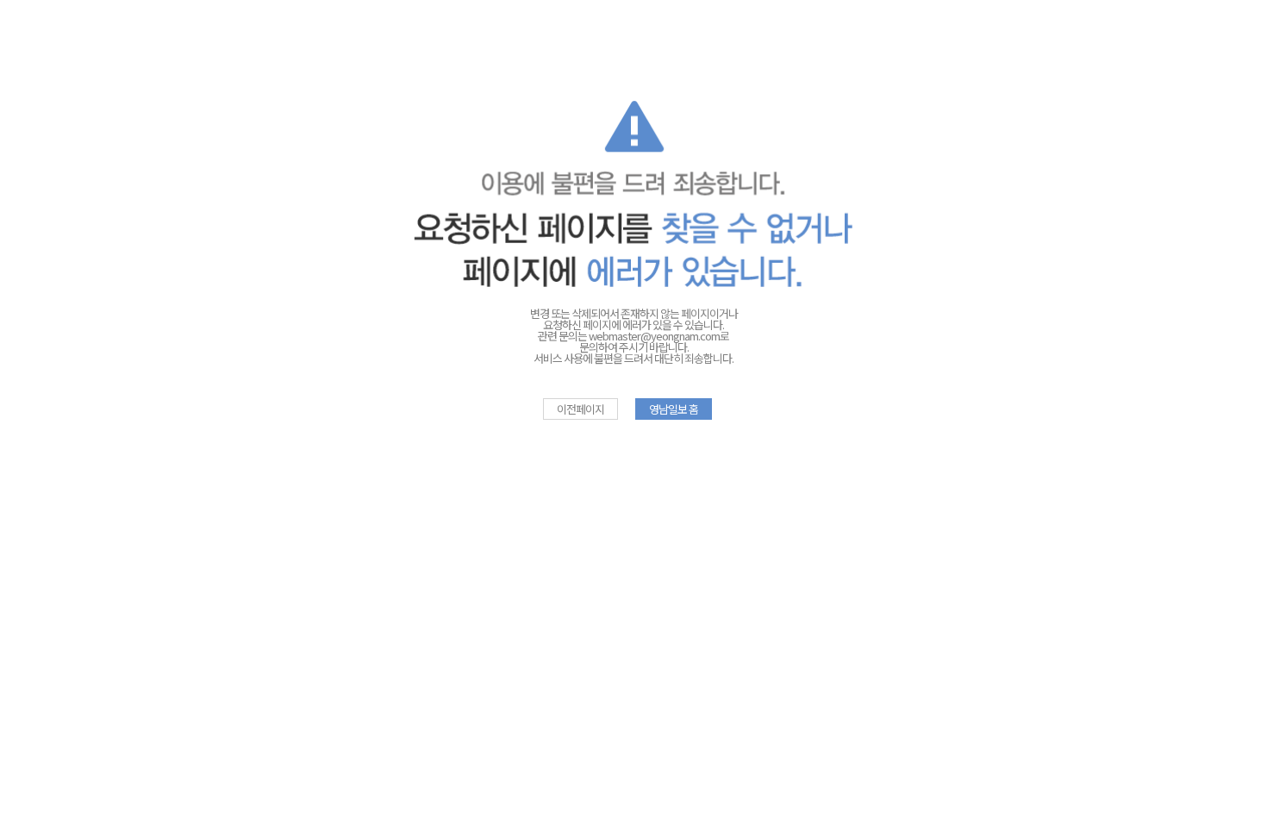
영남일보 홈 (673, 409)
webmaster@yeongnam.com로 (659, 336)
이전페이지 (580, 409)
